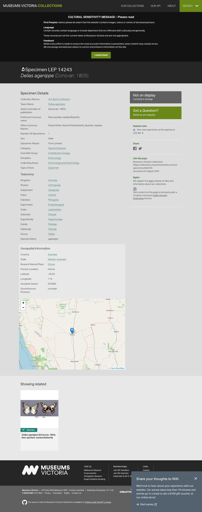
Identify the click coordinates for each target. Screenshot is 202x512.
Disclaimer (57, 493)
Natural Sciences (57, 148)
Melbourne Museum (92, 470)
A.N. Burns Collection (59, 99)
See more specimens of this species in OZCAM (154, 131)
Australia (52, 254)
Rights (67, 493)
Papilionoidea (55, 219)
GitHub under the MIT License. (98, 502)
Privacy (48, 493)
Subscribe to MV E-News (124, 476)
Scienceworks (90, 473)
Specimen (53, 168)
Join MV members (121, 470)
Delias (51, 234)
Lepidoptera (54, 209)
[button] (191, 6)
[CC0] (135, 189)
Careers (146, 470)
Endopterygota (56, 205)
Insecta (52, 195)
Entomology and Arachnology (63, 163)
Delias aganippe (56, 104)
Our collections (132, 6)
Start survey (146, 504)
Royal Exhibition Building (94, 479)
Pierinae (52, 229)
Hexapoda (53, 190)
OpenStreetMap (117, 368)
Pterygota (53, 200)
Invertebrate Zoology (59, 153)
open (151, 181)
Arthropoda (54, 185)
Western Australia (57, 259)
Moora (51, 264)
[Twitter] (140, 149)
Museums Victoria (32, 6)
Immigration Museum (93, 476)
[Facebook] (135, 149)
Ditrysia (52, 214)
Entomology (54, 158)
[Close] (195, 479)
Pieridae (52, 224)
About (171, 6)
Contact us (76, 493)
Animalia (52, 180)
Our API (155, 6)
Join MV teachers (120, 473)
